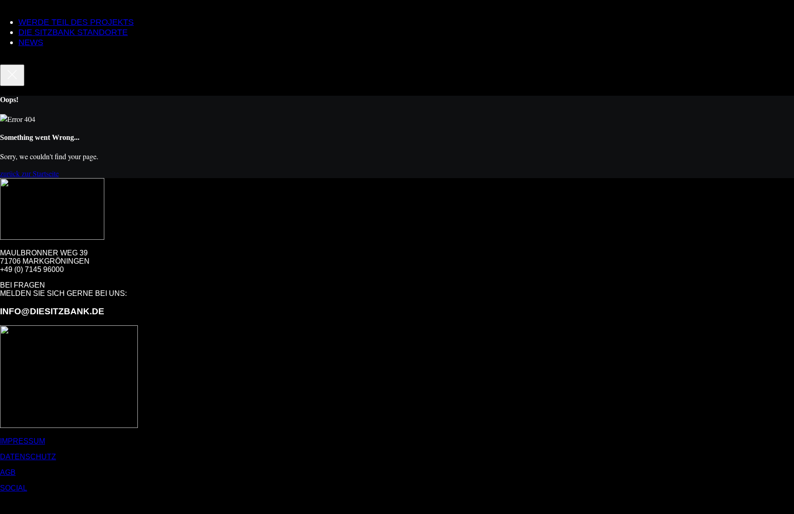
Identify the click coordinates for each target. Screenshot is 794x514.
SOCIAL (13, 488)
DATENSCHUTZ (28, 457)
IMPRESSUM (22, 441)
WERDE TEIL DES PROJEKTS (76, 22)
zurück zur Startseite (29, 173)
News (30, 42)
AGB (8, 472)
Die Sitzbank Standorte (73, 32)
